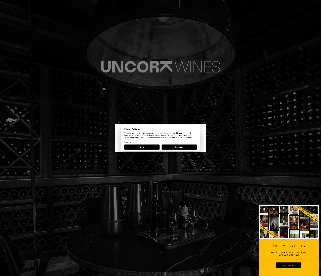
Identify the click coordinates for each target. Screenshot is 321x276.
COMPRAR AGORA (289, 265)
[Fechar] (314, 210)
